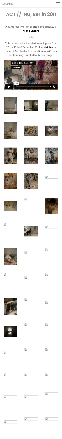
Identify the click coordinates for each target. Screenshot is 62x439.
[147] (10, 400)
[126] (10, 231)
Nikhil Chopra (31, 30)
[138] (10, 331)
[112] (31, 105)
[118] (31, 156)
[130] (31, 256)
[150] (10, 425)
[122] (51, 181)
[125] (51, 206)
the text (31, 37)
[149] (51, 400)
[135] (10, 306)
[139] (31, 331)
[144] (10, 378)
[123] (10, 206)
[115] (31, 131)
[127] (31, 231)
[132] (10, 281)
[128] (51, 231)
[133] (31, 281)
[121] (31, 181)
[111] (10, 105)
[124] (31, 206)
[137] (51, 306)
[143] (51, 356)
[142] (31, 356)
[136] (31, 306)
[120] (10, 181)
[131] (51, 256)
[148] (31, 400)
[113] (51, 105)
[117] (10, 156)
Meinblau (48, 47)
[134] (51, 281)
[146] (51, 378)
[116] (51, 131)
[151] (31, 425)
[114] (10, 130)
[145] (31, 378)
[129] (10, 256)
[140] (51, 331)
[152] (51, 425)
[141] (10, 356)
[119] (51, 156)
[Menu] (58, 3)
